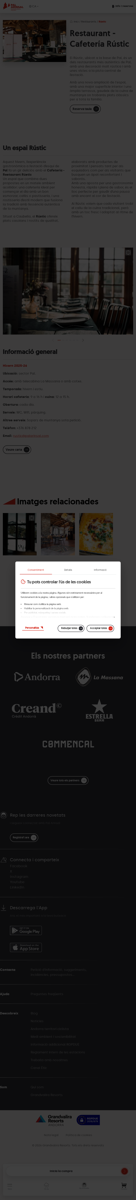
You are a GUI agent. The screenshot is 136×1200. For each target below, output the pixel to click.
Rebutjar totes (69, 628)
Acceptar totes (98, 628)
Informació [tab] (100, 569)
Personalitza (32, 628)
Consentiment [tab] (36, 569)
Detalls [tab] (68, 569)
